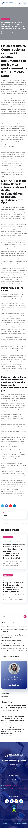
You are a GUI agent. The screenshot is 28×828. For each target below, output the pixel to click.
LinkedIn (14, 505)
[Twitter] (21, 801)
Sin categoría (6, 19)
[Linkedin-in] (7, 801)
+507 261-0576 (21, 788)
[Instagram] (16, 801)
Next (23, 523)
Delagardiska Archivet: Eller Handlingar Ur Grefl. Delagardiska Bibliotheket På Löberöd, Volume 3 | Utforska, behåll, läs (13, 587)
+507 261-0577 (12, 788)
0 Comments (5, 34)
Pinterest (10, 505)
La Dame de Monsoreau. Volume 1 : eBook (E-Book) (14, 650)
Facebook (6, 505)
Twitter (2, 505)
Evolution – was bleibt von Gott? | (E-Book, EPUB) (14, 648)
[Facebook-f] (12, 801)
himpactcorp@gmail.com (11, 785)
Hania (3, 32)
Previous (7, 523)
